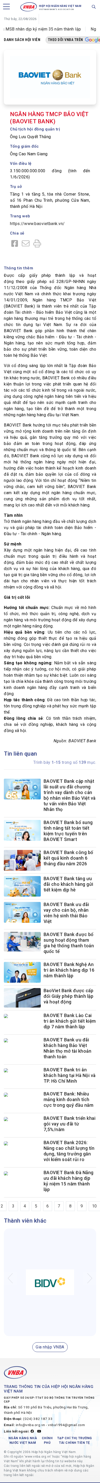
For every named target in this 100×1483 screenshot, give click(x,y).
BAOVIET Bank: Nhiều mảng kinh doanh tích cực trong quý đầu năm (69, 1101)
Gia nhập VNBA (50, 1348)
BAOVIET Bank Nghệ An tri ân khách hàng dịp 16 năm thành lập (69, 970)
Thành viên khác (25, 1222)
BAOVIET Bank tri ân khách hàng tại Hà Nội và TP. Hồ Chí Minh (70, 1077)
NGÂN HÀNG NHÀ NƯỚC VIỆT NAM (22, 1442)
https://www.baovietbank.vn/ (37, 223)
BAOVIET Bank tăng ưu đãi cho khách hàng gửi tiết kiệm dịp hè (68, 884)
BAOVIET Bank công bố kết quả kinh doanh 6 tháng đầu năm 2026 (68, 858)
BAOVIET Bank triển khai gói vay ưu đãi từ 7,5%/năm (70, 1126)
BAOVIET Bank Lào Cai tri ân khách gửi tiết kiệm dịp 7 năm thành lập (70, 1021)
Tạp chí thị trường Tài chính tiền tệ (74, 1442)
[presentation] (10, 1280)
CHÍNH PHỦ (47, 1442)
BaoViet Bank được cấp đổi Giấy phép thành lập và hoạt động (69, 996)
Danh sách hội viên (22, 39)
